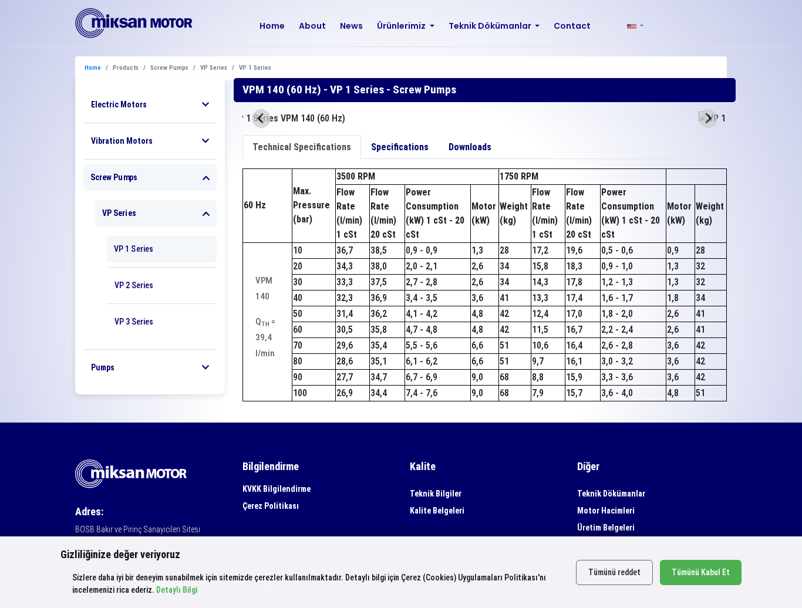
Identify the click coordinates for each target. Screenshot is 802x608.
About (312, 26)
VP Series (119, 213)
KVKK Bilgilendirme (276, 489)
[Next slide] (708, 118)
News (351, 26)
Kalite (423, 466)
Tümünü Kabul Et (701, 572)
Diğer (588, 466)
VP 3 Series (133, 321)
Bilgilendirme (270, 466)
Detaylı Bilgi (176, 590)
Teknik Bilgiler (435, 493)
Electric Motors (119, 104)
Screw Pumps (113, 177)
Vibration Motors (122, 141)
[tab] (301, 147)
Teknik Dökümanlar (611, 493)
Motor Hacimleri (606, 510)
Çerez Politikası (270, 506)
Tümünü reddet (614, 572)
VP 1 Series (133, 249)
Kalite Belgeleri (437, 510)
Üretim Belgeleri (606, 527)
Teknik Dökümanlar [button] (491, 26)
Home (272, 26)
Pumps (102, 367)
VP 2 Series (133, 285)
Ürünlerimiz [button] (402, 26)
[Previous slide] (261, 118)
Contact (572, 26)
